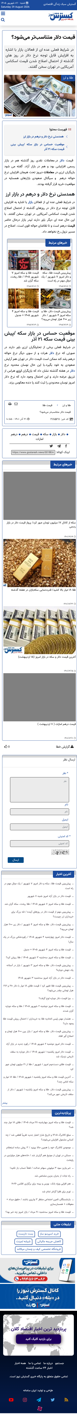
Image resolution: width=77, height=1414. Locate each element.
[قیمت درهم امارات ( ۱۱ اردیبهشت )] (39, 697)
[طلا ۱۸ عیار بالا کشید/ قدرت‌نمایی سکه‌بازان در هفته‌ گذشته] (39, 563)
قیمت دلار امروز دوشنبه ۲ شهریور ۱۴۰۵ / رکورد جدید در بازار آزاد (38, 1044)
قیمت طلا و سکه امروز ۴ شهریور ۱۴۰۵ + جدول (25, 314)
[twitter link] (52, 1398)
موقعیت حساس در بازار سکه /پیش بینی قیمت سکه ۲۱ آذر (37, 147)
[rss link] (66, 1398)
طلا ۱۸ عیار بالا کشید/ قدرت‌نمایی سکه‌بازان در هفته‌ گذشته (43, 590)
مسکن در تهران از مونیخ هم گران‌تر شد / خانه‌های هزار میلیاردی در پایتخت (38, 1158)
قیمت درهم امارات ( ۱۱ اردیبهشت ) (57, 724)
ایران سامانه (29, 1390)
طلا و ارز (66, 405)
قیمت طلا (47, 405)
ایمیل (65, 819)
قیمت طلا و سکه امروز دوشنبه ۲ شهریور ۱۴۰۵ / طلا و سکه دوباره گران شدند (39, 1008)
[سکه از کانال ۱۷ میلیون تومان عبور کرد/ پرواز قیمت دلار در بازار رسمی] (39, 496)
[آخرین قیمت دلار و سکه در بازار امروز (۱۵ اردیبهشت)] (39, 630)
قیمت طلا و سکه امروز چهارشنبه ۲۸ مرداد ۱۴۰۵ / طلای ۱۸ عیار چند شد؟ (38, 1125)
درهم (24, 434)
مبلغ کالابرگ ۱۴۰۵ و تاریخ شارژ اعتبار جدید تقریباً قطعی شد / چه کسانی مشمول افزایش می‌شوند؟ (39, 1137)
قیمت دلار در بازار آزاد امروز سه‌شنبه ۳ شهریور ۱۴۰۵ (44, 978)
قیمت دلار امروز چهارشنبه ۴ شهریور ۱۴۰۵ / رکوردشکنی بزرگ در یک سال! (38, 939)
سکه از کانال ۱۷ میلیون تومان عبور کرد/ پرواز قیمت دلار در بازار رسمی (41, 525)
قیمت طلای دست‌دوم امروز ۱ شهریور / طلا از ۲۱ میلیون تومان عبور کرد (39, 1067)
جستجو (59, 1363)
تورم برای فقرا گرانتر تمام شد (56, 1192)
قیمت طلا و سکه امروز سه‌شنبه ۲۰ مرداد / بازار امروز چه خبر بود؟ (38, 1212)
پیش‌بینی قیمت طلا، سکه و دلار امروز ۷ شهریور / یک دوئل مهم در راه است (56, 277)
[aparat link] (39, 1408)
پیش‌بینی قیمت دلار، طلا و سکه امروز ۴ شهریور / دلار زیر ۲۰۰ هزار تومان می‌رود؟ (56, 315)
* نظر (65, 773)
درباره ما (48, 1363)
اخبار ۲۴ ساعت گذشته (39, 1368)
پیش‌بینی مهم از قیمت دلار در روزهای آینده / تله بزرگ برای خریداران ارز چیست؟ (42, 914)
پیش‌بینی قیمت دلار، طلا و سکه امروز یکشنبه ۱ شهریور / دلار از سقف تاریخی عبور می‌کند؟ (40, 1092)
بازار (30, 202)
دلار (61, 160)
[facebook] (67, 446)
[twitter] (52, 446)
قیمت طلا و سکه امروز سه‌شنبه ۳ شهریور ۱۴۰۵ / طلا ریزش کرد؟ (38, 958)
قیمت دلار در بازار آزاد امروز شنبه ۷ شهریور (49, 896)
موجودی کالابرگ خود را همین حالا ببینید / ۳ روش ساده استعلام (38, 1148)
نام (66, 804)
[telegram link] (38, 1398)
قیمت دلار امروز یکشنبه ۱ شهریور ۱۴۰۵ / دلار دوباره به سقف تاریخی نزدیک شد (41, 1054)
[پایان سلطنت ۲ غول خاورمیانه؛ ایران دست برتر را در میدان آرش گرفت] (60, 446)
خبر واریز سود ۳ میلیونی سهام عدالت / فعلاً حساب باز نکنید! (40, 1168)
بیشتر (5, 1103)
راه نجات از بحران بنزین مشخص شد (53, 1176)
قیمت (35, 434)
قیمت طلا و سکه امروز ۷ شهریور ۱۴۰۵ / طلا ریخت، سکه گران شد (24, 277)
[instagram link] (24, 1398)
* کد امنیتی (64, 836)
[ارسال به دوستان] (16, 403)
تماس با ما (34, 1363)
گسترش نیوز (22, 1376)
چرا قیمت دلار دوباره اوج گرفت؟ (55, 998)
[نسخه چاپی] (9, 403)
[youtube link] (10, 1398)
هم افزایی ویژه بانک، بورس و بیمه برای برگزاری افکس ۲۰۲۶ (41, 1184)
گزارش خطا (63, 747)
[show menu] (3, 14)
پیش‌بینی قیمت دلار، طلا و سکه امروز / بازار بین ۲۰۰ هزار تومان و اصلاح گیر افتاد (39, 1034)
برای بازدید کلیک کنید (38, 1339)
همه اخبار (20, 1363)
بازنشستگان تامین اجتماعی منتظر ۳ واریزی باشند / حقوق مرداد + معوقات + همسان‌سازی (40, 1202)
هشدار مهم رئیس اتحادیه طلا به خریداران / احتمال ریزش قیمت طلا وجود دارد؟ (38, 1021)
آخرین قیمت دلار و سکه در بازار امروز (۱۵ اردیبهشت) (47, 657)
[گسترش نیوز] (61, 16)
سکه (45, 434)
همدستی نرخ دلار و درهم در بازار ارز (43, 136)
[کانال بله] (37, 1296)
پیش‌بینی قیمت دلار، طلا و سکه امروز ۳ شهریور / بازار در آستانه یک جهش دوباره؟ (40, 968)
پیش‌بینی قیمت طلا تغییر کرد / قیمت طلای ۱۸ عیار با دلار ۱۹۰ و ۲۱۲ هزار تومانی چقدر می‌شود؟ (38, 988)
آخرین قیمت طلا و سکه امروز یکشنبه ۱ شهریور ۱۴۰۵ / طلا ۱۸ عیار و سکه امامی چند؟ (38, 1079)
